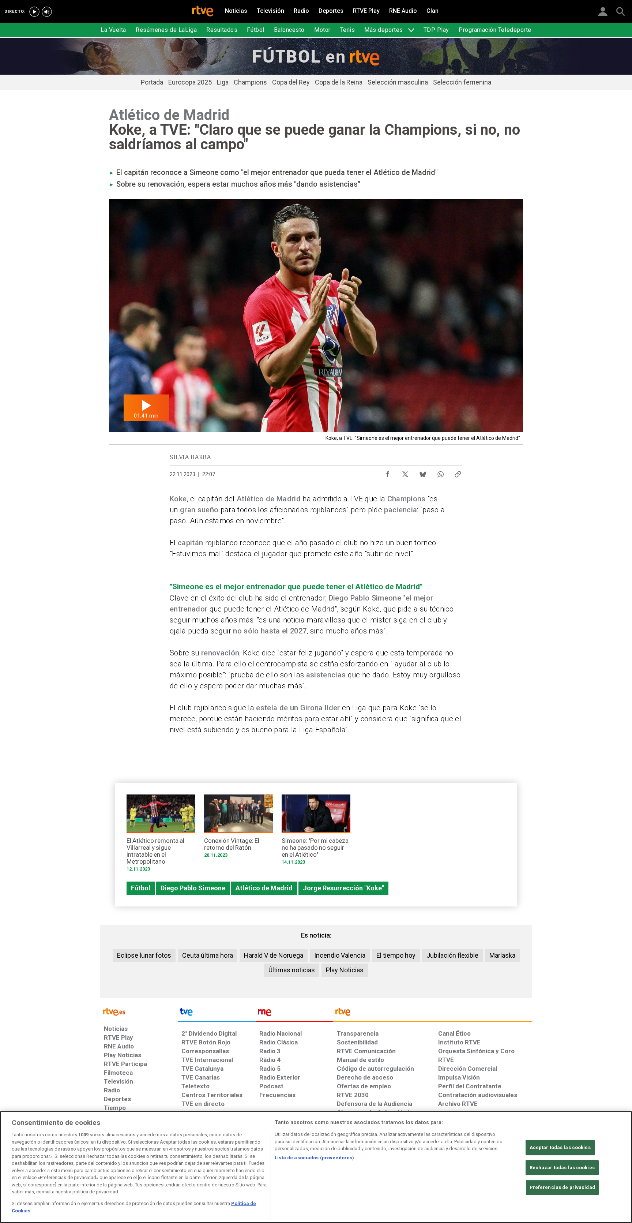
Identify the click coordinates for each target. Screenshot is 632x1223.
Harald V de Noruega (273, 955)
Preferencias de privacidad (562, 1187)
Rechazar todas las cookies (562, 1167)
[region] (316, 1167)
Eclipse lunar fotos (144, 955)
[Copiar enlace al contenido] (458, 472)
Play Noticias (345, 970)
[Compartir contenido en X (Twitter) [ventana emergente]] (405, 472)
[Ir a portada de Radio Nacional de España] (294, 1013)
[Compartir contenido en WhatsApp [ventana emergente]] (440, 472)
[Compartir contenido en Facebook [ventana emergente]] (387, 472)
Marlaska (502, 955)
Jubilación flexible (452, 955)
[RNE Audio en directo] (47, 11)
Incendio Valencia (339, 955)
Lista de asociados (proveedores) (314, 1157)
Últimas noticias (291, 970)
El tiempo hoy (395, 955)
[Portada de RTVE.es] (202, 11)
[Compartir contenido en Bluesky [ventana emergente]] (423, 472)
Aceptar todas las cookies (560, 1147)
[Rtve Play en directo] (34, 11)
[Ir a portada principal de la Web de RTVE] (139, 1011)
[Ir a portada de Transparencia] (432, 1013)
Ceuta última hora (207, 955)
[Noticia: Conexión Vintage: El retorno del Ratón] (238, 828)
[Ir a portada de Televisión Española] (216, 1013)
